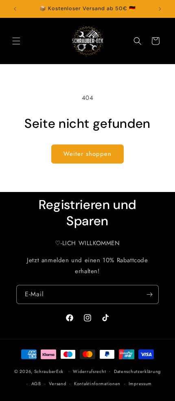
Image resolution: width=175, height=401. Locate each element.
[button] (16, 41)
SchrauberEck (48, 371)
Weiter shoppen (87, 153)
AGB (36, 383)
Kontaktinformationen (97, 383)
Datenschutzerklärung (137, 371)
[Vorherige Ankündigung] (15, 9)
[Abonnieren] (149, 294)
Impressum (140, 383)
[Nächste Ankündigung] (160, 9)
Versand (57, 383)
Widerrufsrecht (89, 371)
